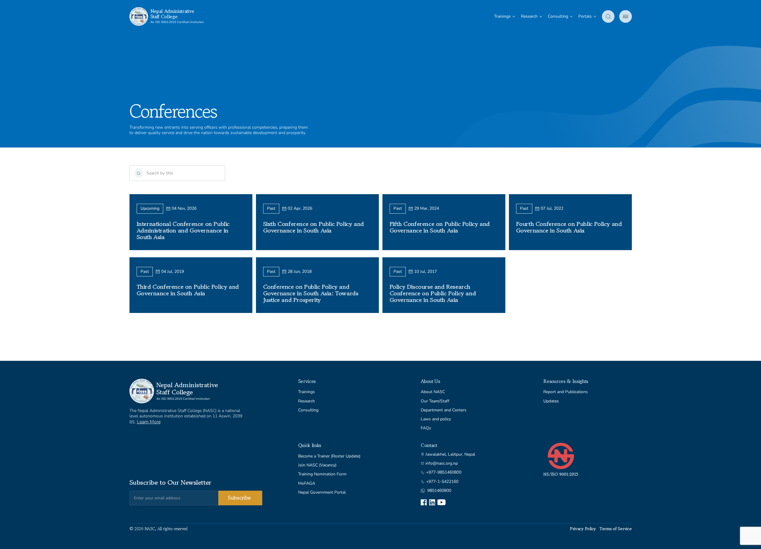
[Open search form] (608, 16)
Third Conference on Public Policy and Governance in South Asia (188, 290)
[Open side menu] (625, 16)
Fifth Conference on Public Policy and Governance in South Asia (440, 227)
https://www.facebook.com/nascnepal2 (424, 502)
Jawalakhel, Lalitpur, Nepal (450, 454)
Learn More (149, 422)
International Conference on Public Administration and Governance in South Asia (183, 230)
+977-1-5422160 (442, 481)
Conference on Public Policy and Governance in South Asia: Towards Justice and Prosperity (311, 293)
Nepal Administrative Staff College (172, 13)
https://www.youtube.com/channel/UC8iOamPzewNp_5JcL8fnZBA (441, 502)
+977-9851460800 (443, 472)
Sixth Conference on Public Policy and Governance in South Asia (313, 227)
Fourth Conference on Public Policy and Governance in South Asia (569, 227)
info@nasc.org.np (442, 463)
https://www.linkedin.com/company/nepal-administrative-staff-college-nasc (432, 502)
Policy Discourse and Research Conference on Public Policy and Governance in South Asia (433, 293)
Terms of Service (616, 529)
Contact (429, 445)
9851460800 (439, 490)
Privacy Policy (583, 529)
